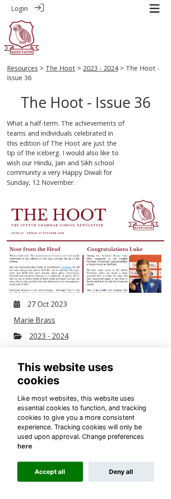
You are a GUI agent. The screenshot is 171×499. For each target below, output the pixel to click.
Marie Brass (34, 320)
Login (19, 8)
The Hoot (60, 68)
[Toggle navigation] (154, 8)
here (24, 446)
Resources (22, 68)
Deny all (121, 471)
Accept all (50, 471)
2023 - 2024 (100, 68)
